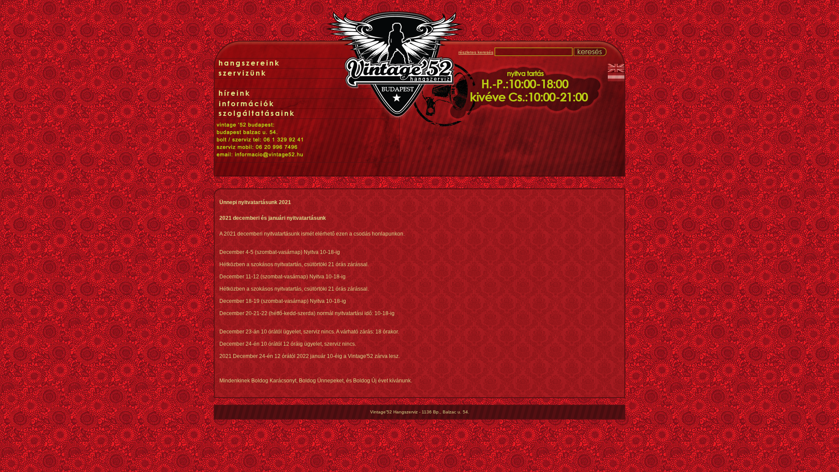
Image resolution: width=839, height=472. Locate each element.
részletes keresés (475, 52)
